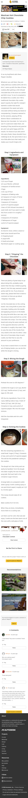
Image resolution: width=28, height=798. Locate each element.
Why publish (5, 761)
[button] (2, 2)
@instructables (8, 778)
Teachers (4, 753)
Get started (5, 763)
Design (4, 742)
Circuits (4, 737)
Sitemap (4, 768)
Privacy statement (8, 790)
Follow (12, 58)
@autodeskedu (8, 781)
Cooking (17, 21)
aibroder (8, 634)
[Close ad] (26, 6)
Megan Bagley (8, 69)
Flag (5, 644)
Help (3, 765)
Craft (3, 744)
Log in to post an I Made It (14, 561)
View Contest (14, 540)
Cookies (23, 21)
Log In (14, 623)
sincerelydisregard (8, 21)
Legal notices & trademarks (10, 795)
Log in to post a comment (14, 712)
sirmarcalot (9, 671)
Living (3, 749)
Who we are (5, 770)
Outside (4, 751)
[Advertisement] (14, 8)
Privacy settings (18, 790)
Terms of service (19, 787)
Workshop (4, 739)
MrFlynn (8, 653)
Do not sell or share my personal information (15, 792)
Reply (14, 648)
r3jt (6, 688)
